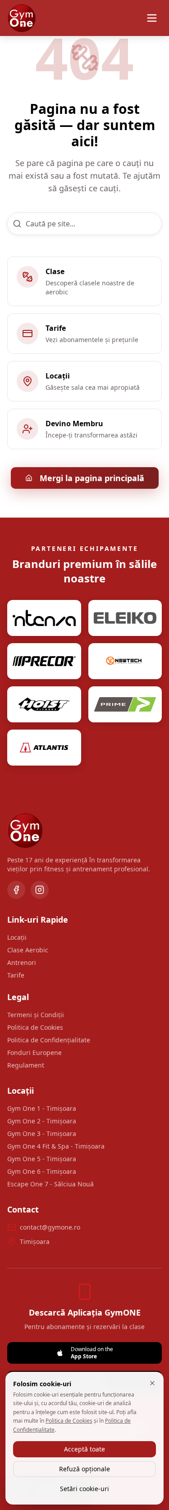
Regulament (25, 1065)
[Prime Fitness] (125, 704)
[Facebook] (16, 890)
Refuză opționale (84, 1469)
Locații (17, 937)
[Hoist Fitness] (44, 704)
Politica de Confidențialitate (48, 1040)
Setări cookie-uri (84, 1488)
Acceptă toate (84, 1449)
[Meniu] (152, 18)
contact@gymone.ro (50, 1227)
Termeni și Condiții (35, 1014)
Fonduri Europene (34, 1052)
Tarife (15, 975)
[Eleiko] (125, 618)
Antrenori (21, 962)
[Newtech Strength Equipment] (125, 661)
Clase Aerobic (27, 950)
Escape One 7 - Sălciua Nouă (50, 1184)
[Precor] (44, 661)
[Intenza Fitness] (44, 618)
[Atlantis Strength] (44, 748)
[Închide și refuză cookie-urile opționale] (152, 1383)
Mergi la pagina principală (92, 478)
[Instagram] (40, 890)
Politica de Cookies (35, 1027)
